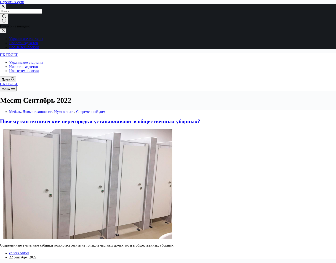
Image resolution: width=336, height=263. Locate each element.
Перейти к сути (12, 2)
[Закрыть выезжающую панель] (3, 30)
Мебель (15, 112)
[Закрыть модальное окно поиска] (3, 6)
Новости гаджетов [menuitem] (23, 43)
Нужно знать (64, 112)
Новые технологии (37, 112)
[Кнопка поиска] (4, 19)
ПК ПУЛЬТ (9, 55)
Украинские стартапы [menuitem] (26, 39)
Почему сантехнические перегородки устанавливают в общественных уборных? (100, 121)
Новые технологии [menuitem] (24, 47)
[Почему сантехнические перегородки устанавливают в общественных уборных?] (88, 237)
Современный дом (90, 112)
